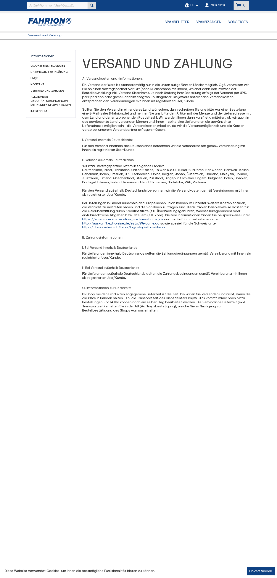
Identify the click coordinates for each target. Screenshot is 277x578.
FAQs (34, 78)
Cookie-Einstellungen (48, 66)
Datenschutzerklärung (49, 72)
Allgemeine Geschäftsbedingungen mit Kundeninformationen (51, 101)
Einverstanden (260, 571)
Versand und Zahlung (47, 90)
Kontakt (38, 84)
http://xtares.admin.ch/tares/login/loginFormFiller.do (124, 227)
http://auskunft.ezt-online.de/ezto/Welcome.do (120, 223)
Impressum (39, 111)
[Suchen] (92, 5)
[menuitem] (61, 5)
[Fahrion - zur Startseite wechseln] (60, 22)
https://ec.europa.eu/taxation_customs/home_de (122, 219)
